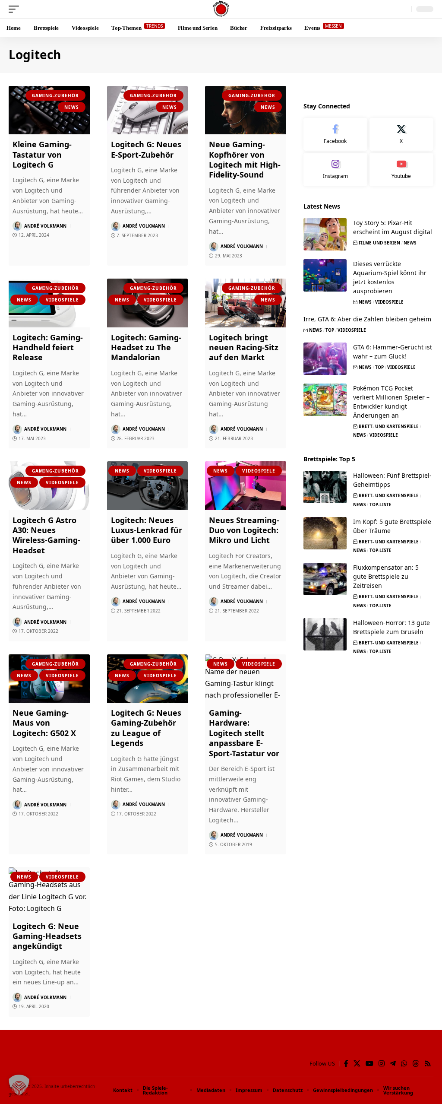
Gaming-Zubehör (55, 95)
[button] (16, 9)
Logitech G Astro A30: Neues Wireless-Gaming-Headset (46, 535)
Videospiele (62, 300)
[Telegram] (393, 1063)
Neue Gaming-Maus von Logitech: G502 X (44, 722)
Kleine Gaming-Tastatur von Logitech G (42, 154)
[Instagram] (335, 169)
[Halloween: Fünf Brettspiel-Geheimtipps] (325, 487)
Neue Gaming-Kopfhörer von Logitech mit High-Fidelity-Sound (245, 159)
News (71, 107)
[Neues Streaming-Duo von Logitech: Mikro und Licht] (245, 485)
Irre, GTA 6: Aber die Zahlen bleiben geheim (367, 319)
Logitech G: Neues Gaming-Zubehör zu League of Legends (146, 727)
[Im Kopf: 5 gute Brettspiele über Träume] (325, 533)
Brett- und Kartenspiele (389, 426)
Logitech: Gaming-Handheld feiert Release (48, 347)
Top (329, 330)
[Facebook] (335, 134)
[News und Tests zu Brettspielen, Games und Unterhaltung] (221, 9)
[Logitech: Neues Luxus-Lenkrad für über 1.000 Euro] (147, 485)
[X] (401, 134)
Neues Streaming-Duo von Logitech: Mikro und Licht (244, 530)
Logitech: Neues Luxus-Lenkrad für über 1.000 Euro (146, 530)
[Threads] (415, 1063)
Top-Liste (380, 504)
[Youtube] (401, 169)
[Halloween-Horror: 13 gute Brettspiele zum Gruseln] (325, 634)
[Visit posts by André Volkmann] (17, 226)
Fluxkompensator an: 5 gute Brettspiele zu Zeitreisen (386, 576)
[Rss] (427, 1063)
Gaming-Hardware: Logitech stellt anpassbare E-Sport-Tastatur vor (244, 732)
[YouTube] (369, 1063)
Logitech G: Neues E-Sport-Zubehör (146, 149)
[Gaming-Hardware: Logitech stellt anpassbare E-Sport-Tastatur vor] (245, 678)
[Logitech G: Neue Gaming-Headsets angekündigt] (49, 891)
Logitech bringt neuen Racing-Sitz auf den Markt (243, 347)
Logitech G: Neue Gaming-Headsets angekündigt (47, 936)
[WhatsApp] (404, 1063)
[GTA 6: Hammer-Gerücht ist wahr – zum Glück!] (325, 359)
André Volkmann (45, 226)
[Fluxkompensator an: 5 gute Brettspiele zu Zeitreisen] (325, 579)
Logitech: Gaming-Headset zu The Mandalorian (146, 347)
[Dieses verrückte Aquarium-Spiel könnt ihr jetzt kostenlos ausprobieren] (325, 275)
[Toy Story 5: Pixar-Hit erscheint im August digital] (325, 234)
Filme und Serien (379, 243)
